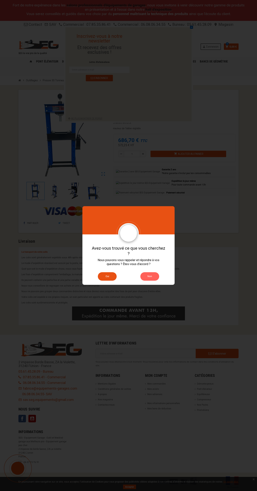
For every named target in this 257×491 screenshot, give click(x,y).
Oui (107, 276)
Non (150, 276)
